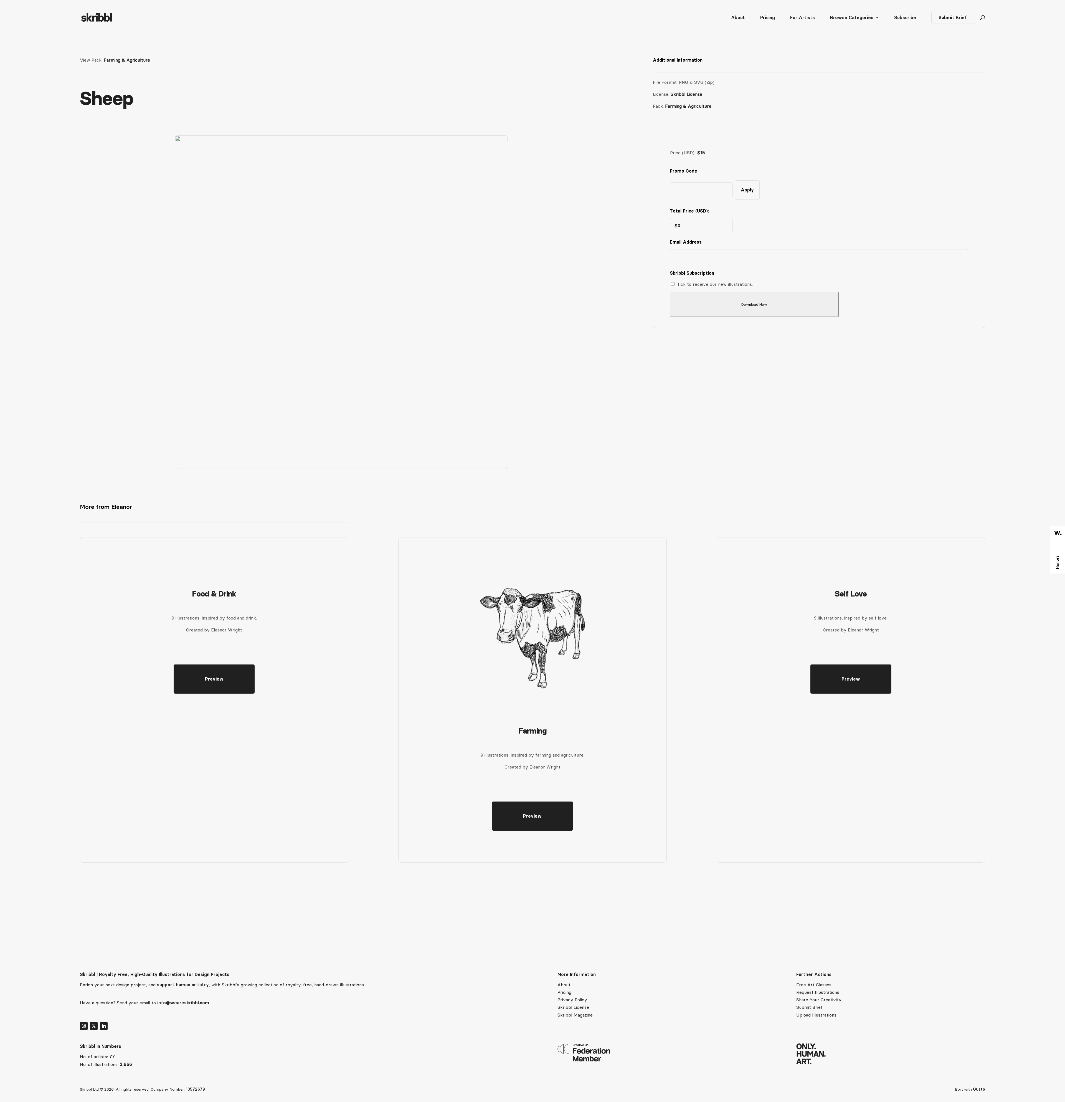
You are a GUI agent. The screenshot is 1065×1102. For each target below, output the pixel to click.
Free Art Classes (813, 984)
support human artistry (183, 984)
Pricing (767, 18)
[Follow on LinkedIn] (104, 1026)
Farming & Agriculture (127, 60)
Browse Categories (851, 18)
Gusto (979, 1089)
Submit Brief (953, 17)
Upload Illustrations (816, 1015)
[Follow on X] (94, 1026)
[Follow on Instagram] (84, 1026)
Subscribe (905, 18)
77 (112, 1056)
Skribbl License (686, 94)
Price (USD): (682, 152)
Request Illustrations (817, 992)
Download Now (754, 304)
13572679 (195, 1089)
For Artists (802, 18)
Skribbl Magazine (575, 1015)
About (738, 18)
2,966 (126, 1064)
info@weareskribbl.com (183, 1002)
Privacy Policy (572, 999)
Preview (214, 679)
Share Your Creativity (818, 999)
